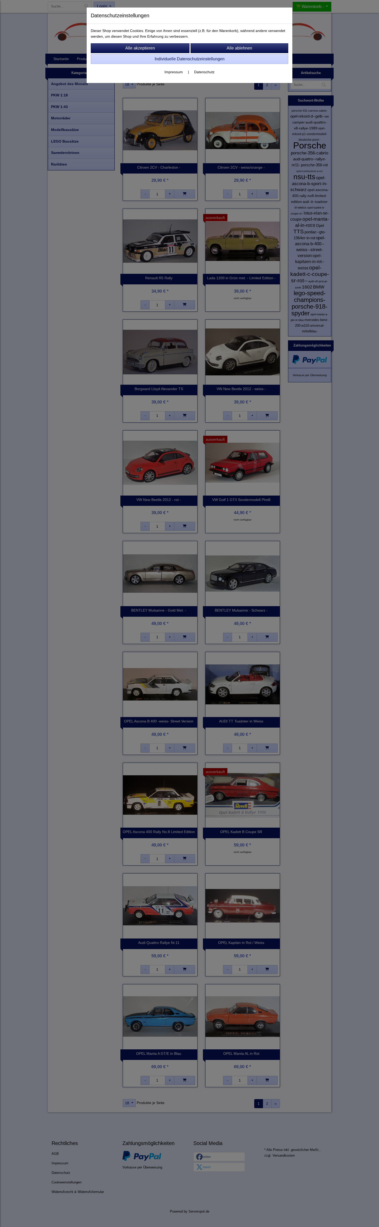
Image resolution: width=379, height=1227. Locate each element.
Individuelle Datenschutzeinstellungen (190, 59)
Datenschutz (204, 72)
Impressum (173, 72)
